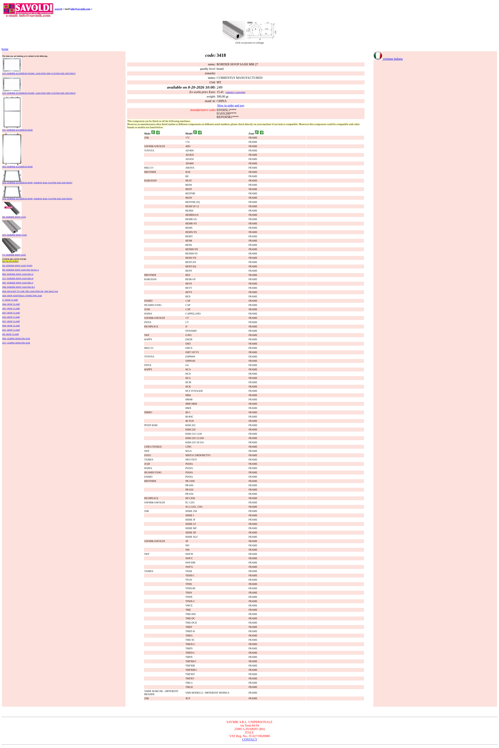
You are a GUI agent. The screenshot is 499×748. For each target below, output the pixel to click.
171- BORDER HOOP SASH (14, 255)
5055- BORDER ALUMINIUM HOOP (17, 167)
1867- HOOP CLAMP (11, 308)
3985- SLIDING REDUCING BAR (16, 339)
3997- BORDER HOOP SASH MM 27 (17, 283)
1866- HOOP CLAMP (11, 304)
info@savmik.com (80, 8)
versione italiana (392, 58)
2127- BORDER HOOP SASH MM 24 (17, 278)
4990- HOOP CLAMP (11, 326)
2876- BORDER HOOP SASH (14, 235)
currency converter (235, 92)
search (58, 8)
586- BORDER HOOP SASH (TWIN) (17, 266)
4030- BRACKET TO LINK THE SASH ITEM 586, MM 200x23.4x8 (30, 291)
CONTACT (249, 739)
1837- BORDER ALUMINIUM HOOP (17, 130)
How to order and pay (230, 105)
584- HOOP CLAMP (10, 334)
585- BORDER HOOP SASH (14, 217)
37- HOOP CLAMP (10, 300)
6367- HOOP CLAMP (11, 330)
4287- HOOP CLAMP (11, 313)
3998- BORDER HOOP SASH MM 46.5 (18, 287)
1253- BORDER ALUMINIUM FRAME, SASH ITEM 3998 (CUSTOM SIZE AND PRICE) (39, 73)
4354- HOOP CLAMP (11, 317)
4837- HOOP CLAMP (11, 321)
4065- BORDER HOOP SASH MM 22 (17, 274)
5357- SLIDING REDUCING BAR (16, 343)
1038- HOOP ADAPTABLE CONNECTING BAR (22, 296)
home (5, 49)
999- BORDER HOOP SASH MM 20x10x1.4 (20, 270)
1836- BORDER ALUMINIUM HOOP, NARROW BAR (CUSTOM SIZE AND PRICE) (37, 183)
